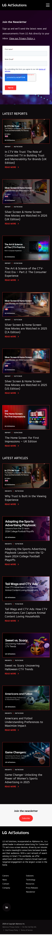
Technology (30, 880)
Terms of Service (27, 930)
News (4, 880)
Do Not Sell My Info (29, 927)
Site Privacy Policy (11, 930)
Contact (5, 884)
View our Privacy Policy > (22, 38)
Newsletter (30, 892)
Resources (30, 884)
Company (6, 888)
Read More (11, 167)
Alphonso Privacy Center (11, 927)
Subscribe (26, 818)
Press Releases (32, 888)
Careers (5, 876)
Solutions (30, 876)
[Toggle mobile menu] (48, 5)
